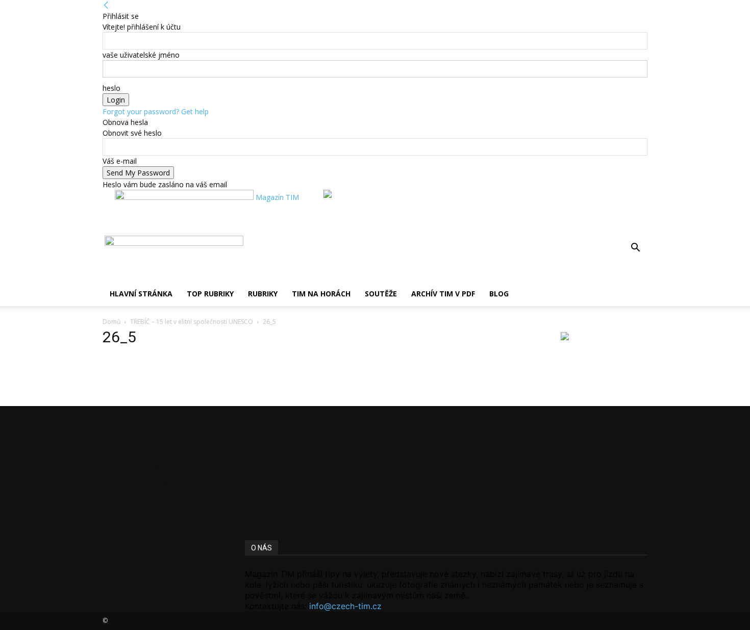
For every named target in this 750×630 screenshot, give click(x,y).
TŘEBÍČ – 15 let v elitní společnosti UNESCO (191, 321)
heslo (111, 88)
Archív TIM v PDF (443, 293)
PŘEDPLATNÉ (132, 436)
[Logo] (104, 243)
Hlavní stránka (141, 293)
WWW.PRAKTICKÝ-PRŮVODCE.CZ (354, 421)
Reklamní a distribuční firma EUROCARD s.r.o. (372, 452)
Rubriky (263, 293)
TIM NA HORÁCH (321, 293)
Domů (111, 321)
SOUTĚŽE (381, 293)
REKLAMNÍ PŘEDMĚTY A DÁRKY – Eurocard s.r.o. (380, 497)
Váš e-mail (120, 161)
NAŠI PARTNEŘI (325, 467)
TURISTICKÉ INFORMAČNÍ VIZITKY (356, 436)
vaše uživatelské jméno (141, 55)
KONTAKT (126, 421)
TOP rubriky (210, 293)
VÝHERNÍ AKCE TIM (141, 513)
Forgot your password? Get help (156, 111)
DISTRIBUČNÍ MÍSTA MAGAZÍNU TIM (360, 482)
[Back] (106, 5)
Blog (499, 293)
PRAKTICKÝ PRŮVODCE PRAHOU (353, 513)
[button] (635, 249)
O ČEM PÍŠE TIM (136, 452)
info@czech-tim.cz (345, 606)
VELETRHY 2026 (135, 467)
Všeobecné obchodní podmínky (160, 497)
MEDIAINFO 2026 (138, 482)
